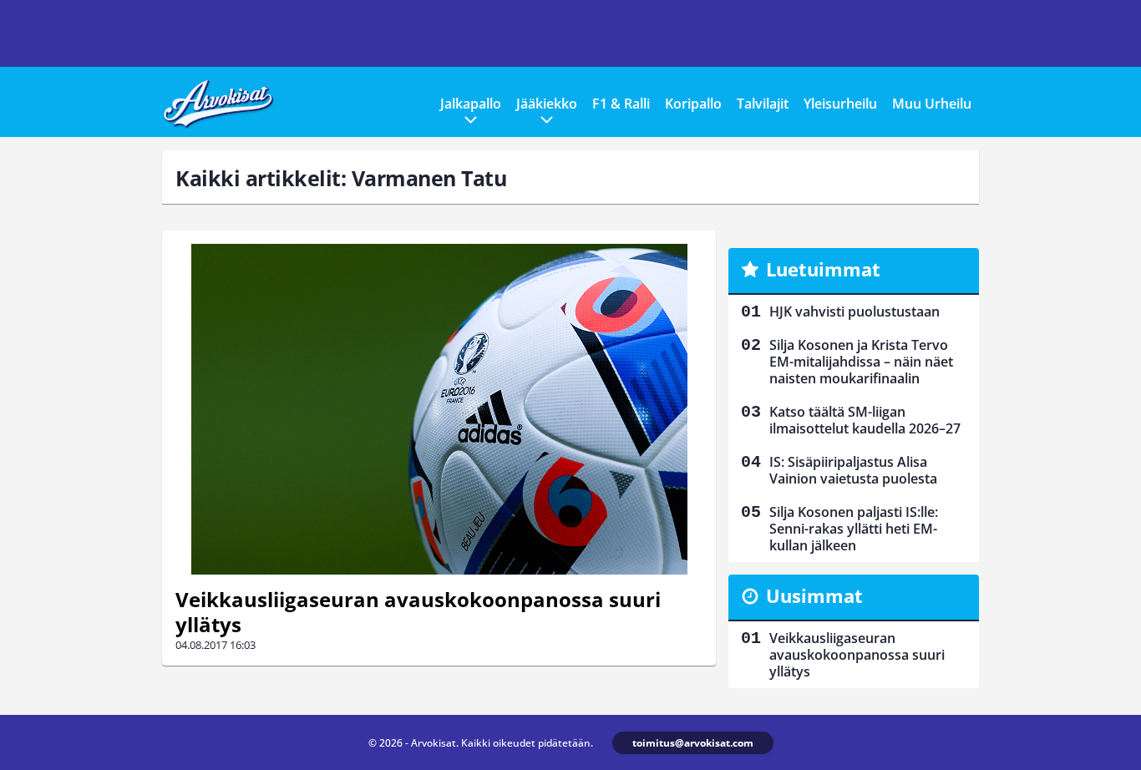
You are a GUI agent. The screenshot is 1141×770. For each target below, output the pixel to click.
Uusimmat (814, 595)
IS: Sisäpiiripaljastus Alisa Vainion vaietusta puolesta (853, 470)
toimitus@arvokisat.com (692, 743)
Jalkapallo (470, 103)
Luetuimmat (823, 268)
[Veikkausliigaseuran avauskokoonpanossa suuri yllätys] (438, 409)
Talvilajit (763, 103)
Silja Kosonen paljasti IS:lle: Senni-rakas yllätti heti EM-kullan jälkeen (853, 529)
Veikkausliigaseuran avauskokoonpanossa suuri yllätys (418, 611)
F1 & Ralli (621, 103)
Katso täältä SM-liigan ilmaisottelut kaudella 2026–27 (865, 420)
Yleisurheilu (840, 103)
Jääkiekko (546, 103)
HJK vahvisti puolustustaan (854, 311)
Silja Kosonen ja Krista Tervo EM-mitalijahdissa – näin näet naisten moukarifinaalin (861, 362)
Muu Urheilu (931, 103)
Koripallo (693, 103)
